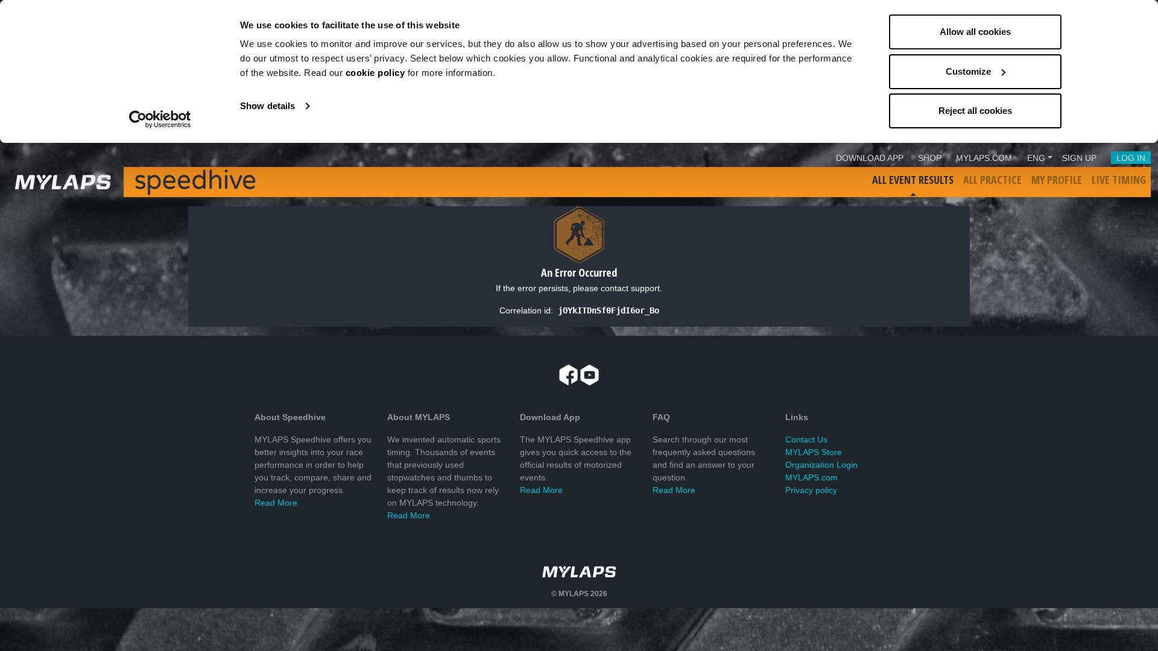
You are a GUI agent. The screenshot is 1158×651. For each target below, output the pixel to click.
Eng (1036, 158)
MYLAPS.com (811, 477)
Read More (276, 503)
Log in (1130, 158)
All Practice (992, 179)
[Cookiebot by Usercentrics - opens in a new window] (160, 119)
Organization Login (821, 465)
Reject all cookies (975, 110)
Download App (869, 158)
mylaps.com (984, 158)
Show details (267, 106)
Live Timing (1119, 179)
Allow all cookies (975, 32)
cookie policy (375, 73)
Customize (968, 71)
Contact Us (806, 439)
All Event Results (913, 179)
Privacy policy (811, 490)
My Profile (1056, 179)
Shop (929, 158)
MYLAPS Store (813, 452)
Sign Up (1079, 158)
